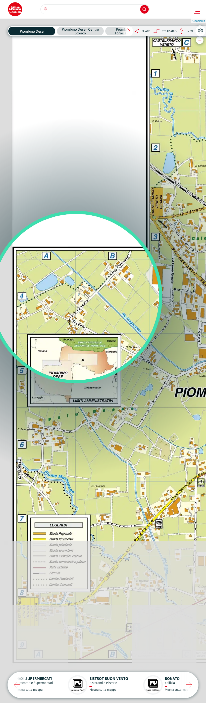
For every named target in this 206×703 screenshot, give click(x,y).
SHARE (146, 31)
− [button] (199, 40)
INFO (185, 32)
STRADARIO (169, 31)
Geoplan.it (198, 21)
